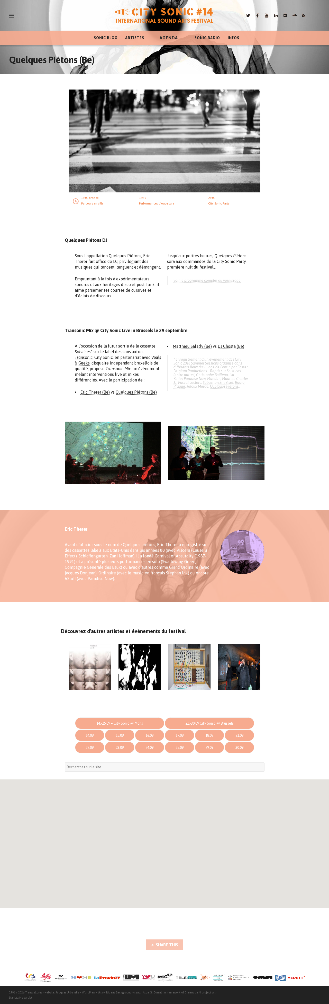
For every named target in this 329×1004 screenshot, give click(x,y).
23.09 (120, 747)
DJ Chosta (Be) (231, 346)
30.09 (239, 747)
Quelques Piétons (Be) (136, 392)
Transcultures (33, 992)
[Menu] (11, 15)
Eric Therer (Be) (95, 392)
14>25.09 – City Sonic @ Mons (119, 723)
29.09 (209, 747)
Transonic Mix (118, 368)
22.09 (90, 747)
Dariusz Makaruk (20, 997)
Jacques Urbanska (67, 992)
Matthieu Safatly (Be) (192, 346)
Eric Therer (167, 544)
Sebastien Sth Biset (218, 382)
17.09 (180, 735)
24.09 (149, 747)
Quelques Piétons (224, 386)
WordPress (88, 992)
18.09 (209, 735)
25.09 (180, 747)
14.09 (90, 735)
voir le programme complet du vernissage (207, 280)
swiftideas (108, 992)
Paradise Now (195, 379)
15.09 (120, 735)
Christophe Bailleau (212, 375)
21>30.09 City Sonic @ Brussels (209, 723)
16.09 (149, 735)
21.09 (239, 735)
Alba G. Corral (152, 992)
